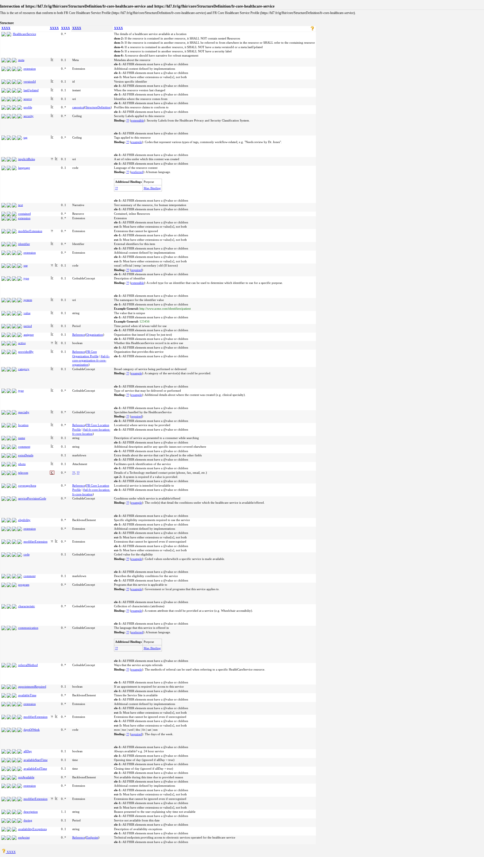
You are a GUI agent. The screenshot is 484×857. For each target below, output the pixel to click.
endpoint (24, 837)
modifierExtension (30, 231)
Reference (78, 334)
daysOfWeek (32, 729)
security (29, 116)
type (26, 278)
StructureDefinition (98, 107)
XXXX (5, 28)
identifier (24, 244)
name (21, 438)
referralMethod (28, 665)
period (28, 326)
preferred (137, 172)
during (28, 820)
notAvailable (26, 777)
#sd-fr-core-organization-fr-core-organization (91, 360)
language (24, 167)
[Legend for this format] (312, 29)
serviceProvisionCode (32, 498)
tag (25, 137)
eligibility (24, 520)
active (22, 343)
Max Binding (152, 188)
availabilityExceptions (32, 829)
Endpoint (92, 837)
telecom (23, 472)
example (136, 142)
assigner (29, 334)
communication (28, 627)
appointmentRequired (32, 686)
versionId (30, 81)
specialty (23, 412)
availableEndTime (35, 768)
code (27, 554)
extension (30, 68)
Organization (94, 334)
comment (24, 446)
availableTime (27, 695)
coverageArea (27, 485)
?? (127, 120)
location (23, 425)
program (23, 584)
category (23, 369)
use (26, 265)
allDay (28, 751)
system (28, 300)
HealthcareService (24, 34)
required (136, 270)
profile (28, 107)
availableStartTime (36, 760)
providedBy (26, 351)
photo (22, 464)
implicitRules (26, 159)
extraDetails (25, 455)
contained (24, 213)
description (31, 811)
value (27, 313)
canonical (78, 107)
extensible (137, 120)
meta (21, 60)
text (20, 205)
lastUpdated (31, 90)
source (28, 99)
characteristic (26, 606)
